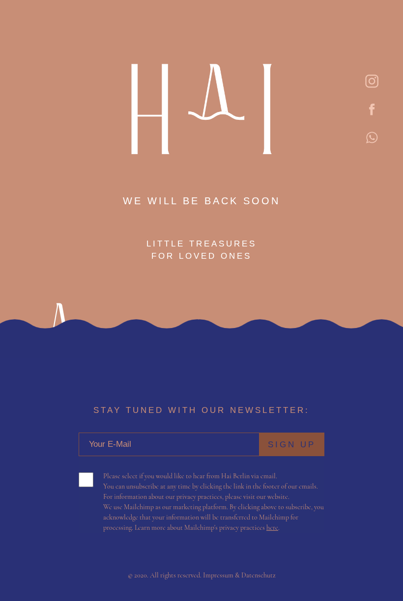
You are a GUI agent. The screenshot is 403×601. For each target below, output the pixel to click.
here (272, 527)
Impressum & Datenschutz (239, 575)
